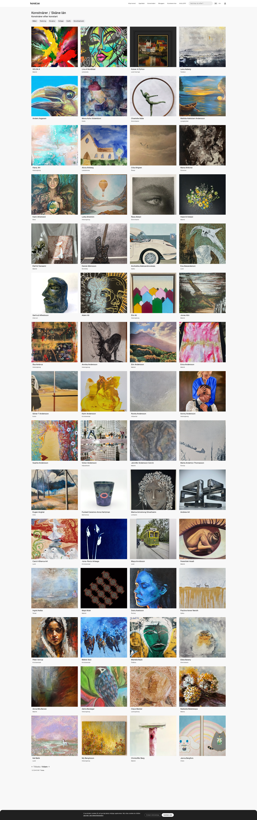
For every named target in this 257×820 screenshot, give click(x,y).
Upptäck (142, 3)
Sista (42, 770)
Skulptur (52, 21)
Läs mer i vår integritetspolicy (93, 815)
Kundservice (171, 3)
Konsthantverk (79, 21)
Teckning (43, 21)
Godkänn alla (167, 815)
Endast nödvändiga (152, 815)
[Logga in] (225, 3)
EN (220, 3)
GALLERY (182, 3)
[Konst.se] (35, 3)
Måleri (35, 21)
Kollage (60, 21)
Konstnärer (151, 3)
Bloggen (161, 3)
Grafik (68, 21)
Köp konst (132, 3)
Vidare (44, 766)
